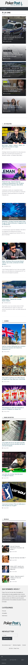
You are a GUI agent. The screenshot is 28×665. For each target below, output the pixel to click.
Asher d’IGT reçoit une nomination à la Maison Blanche (17, 568)
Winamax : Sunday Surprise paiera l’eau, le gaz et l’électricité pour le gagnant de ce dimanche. (14, 223)
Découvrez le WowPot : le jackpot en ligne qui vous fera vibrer (12, 107)
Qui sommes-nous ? (6, 645)
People (4, 663)
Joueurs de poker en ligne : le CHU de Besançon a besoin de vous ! (13, 72)
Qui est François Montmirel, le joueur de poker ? (17, 548)
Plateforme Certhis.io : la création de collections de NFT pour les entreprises (13, 54)
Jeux (22, 659)
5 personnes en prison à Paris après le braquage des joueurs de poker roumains (13, 37)
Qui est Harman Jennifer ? (18, 557)
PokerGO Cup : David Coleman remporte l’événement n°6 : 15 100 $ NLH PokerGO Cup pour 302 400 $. (13, 183)
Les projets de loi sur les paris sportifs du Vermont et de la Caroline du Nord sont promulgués (13, 444)
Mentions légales (17, 645)
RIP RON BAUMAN (8, 538)
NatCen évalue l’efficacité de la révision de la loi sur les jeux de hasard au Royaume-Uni (13, 348)
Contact (24, 645)
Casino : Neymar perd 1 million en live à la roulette (17, 578)
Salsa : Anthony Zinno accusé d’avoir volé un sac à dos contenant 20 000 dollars (13, 263)
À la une (4, 659)
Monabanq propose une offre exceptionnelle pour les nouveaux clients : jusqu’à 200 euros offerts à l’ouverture (12, 89)
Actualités (13, 659)
